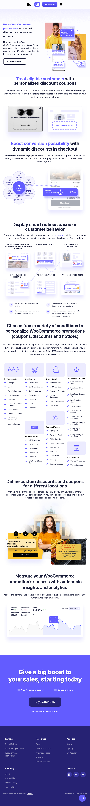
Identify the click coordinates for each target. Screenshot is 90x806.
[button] (61, 4)
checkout (59, 235)
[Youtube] (76, 774)
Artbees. (30, 794)
